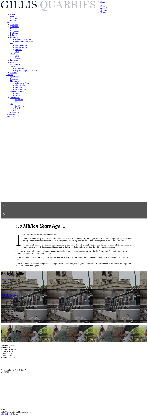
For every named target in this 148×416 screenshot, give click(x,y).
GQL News (9, 295)
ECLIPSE (4, 414)
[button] (74, 206)
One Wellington (6, 279)
